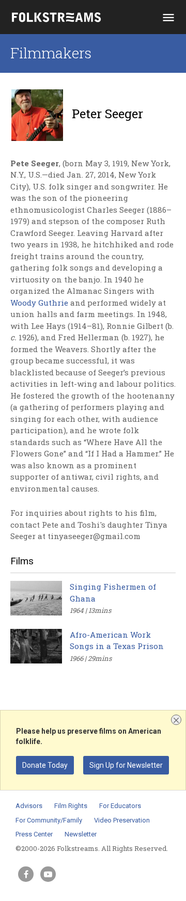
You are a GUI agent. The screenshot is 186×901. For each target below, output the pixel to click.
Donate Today (45, 765)
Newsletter (81, 834)
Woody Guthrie (39, 302)
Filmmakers (50, 52)
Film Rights (70, 806)
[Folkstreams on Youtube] (48, 874)
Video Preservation (122, 820)
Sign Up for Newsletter (126, 765)
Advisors (29, 806)
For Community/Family (49, 820)
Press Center (34, 834)
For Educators (120, 806)
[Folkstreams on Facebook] (26, 874)
